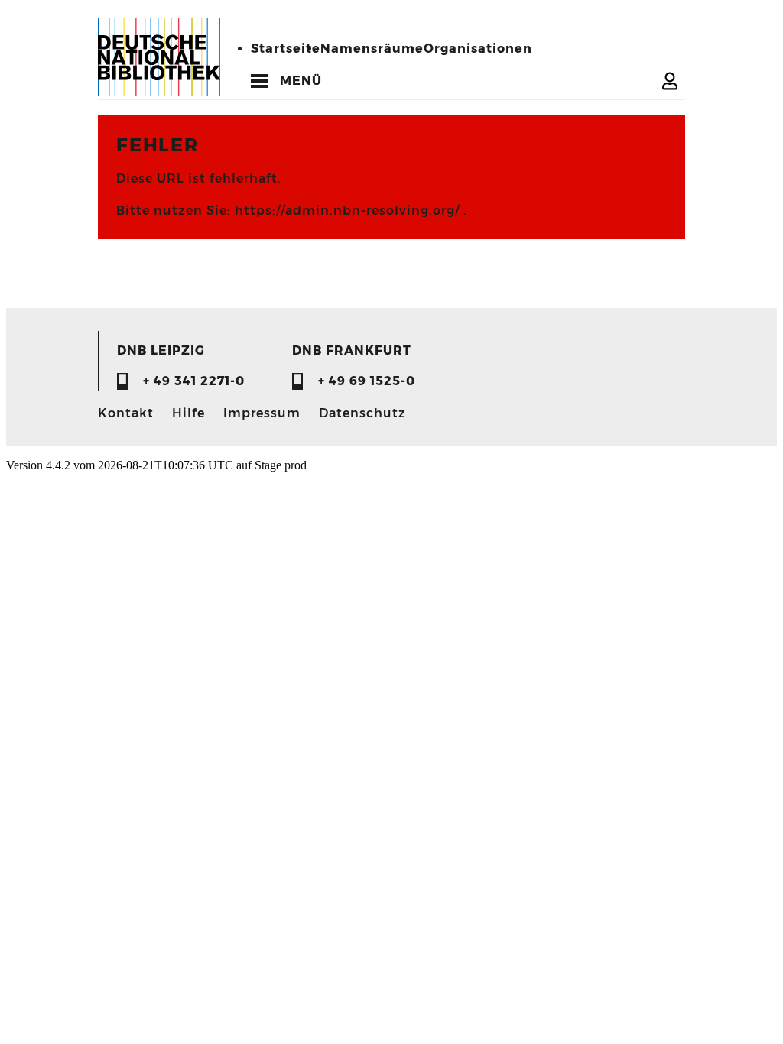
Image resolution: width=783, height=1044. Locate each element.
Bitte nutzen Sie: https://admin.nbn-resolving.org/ (289, 210)
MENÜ (301, 80)
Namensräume (372, 48)
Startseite (285, 48)
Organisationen (478, 48)
